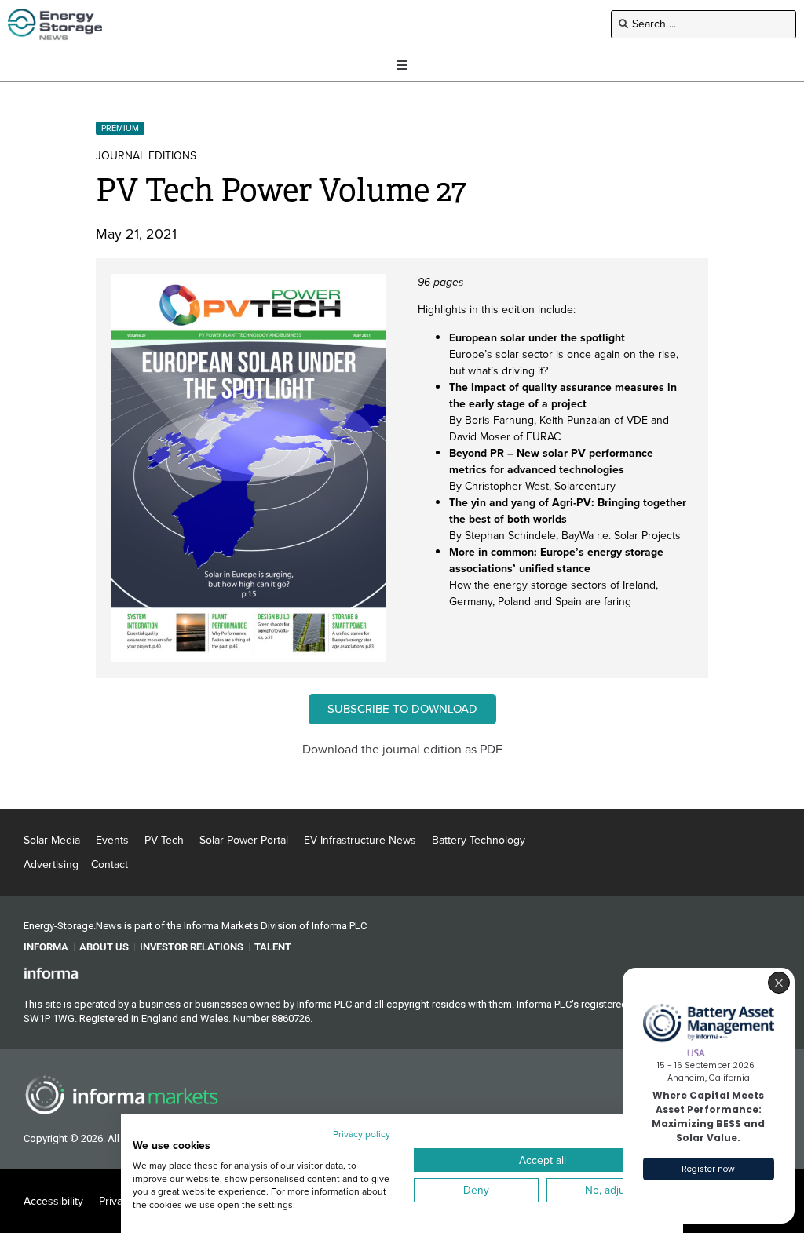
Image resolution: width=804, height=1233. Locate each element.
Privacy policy (361, 1134)
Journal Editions (146, 156)
